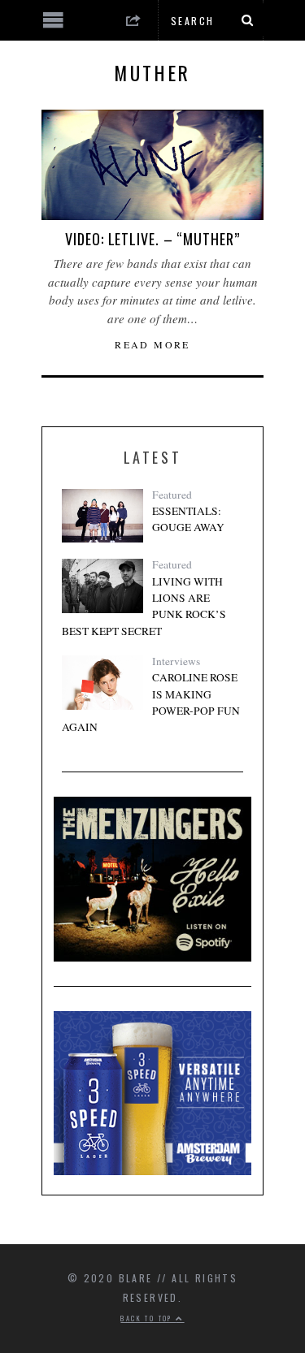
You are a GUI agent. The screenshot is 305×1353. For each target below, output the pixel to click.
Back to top (148, 1318)
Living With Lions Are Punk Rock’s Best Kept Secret (144, 606)
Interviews (176, 661)
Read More (152, 344)
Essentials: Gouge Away (188, 519)
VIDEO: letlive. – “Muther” (152, 238)
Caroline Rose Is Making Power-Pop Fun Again (151, 702)
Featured (172, 494)
